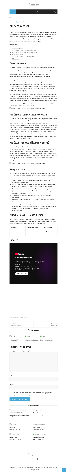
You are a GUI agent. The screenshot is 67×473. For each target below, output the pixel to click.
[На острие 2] (21, 424)
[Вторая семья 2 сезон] (27, 336)
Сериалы (18, 22)
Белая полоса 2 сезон (46, 340)
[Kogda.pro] (33, 4)
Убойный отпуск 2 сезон (38, 437)
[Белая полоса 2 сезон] (42, 336)
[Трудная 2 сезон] (45, 410)
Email (12, 384)
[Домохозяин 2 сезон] (12, 336)
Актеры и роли (17, 54)
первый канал (19, 317)
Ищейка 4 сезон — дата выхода (23, 56)
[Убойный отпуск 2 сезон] (45, 434)
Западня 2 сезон (13, 437)
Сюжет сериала (17, 48)
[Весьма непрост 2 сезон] (45, 424)
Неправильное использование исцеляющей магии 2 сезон (19, 416)
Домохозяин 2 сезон (16, 340)
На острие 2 (12, 427)
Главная (12, 22)
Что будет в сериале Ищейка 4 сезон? (25, 52)
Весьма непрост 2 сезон (38, 427)
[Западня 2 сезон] (21, 434)
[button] (13, 11)
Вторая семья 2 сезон (31, 340)
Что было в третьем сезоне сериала (24, 50)
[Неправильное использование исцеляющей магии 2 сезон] (21, 411)
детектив (12, 317)
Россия (26, 317)
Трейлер (15, 59)
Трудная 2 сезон (37, 413)
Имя (11, 375)
